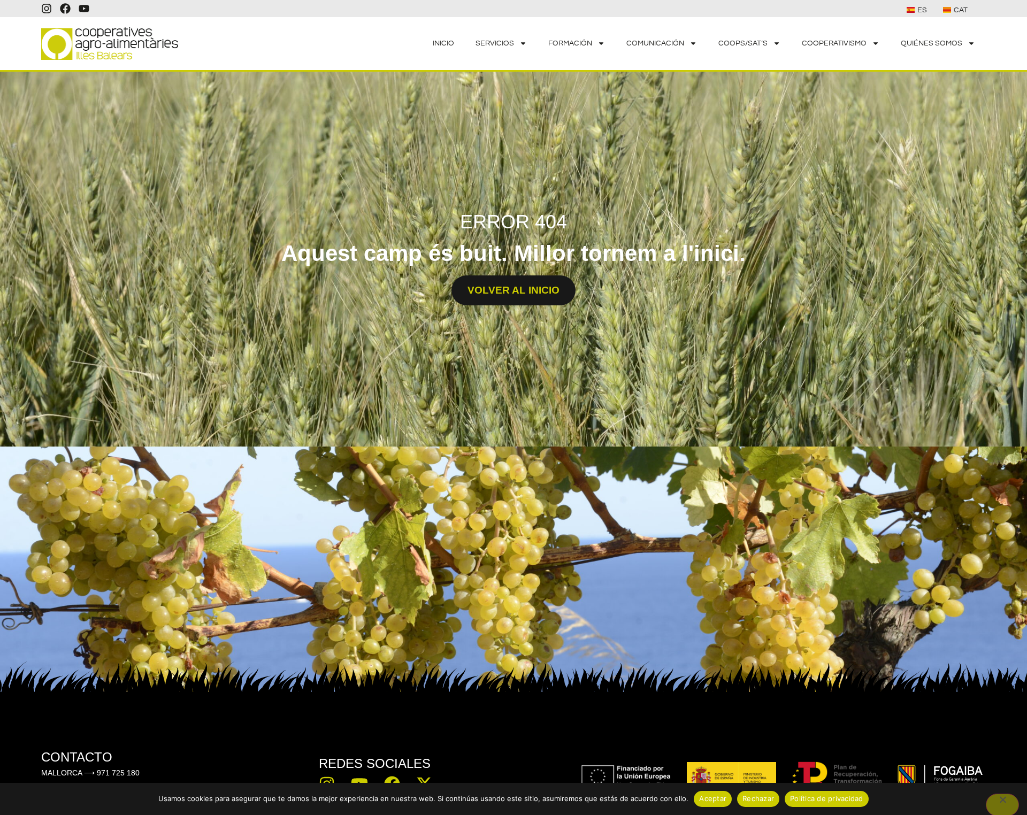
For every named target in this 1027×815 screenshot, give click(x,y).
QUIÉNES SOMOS (931, 43)
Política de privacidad (826, 798)
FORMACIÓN (570, 43)
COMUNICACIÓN (655, 43)
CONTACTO (76, 757)
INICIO (443, 43)
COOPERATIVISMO (834, 43)
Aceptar (712, 798)
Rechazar (758, 798)
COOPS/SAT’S (743, 43)
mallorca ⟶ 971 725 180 (90, 772)
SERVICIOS (495, 43)
